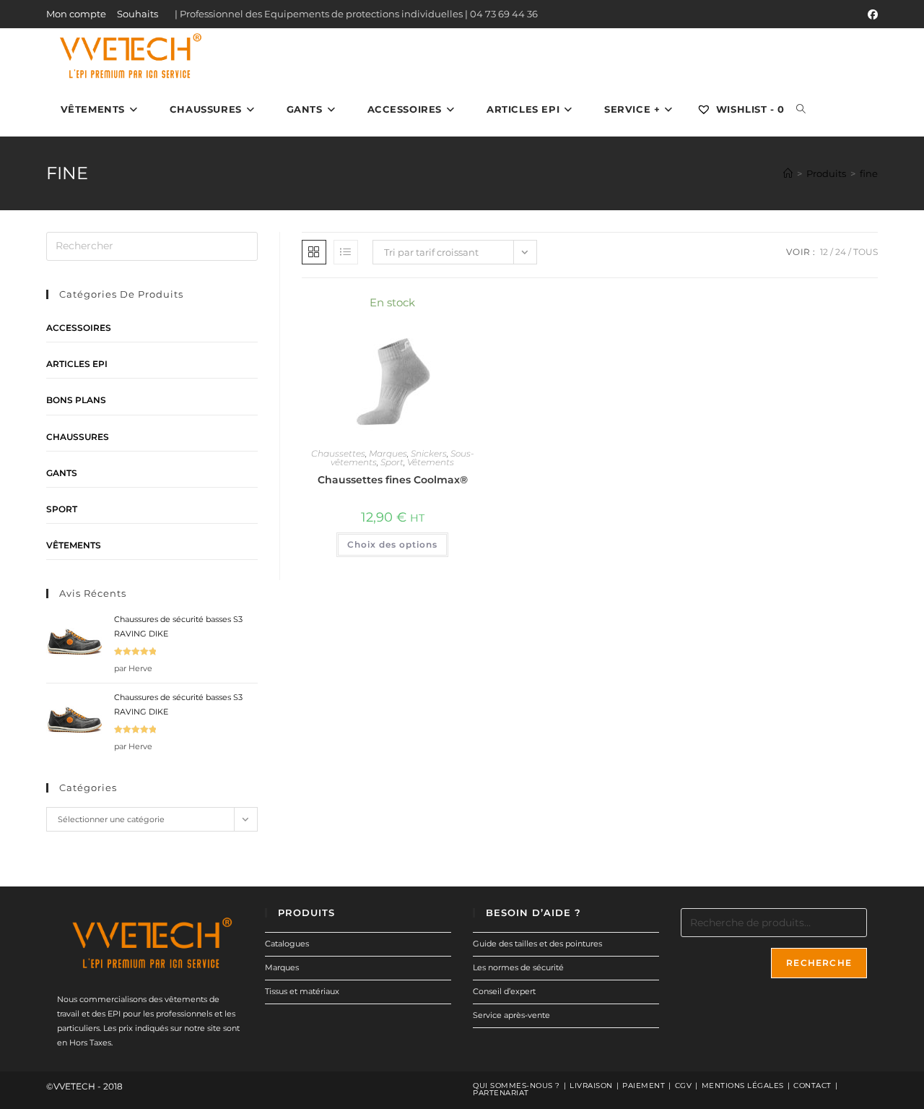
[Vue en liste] (346, 252)
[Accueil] (788, 173)
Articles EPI (77, 363)
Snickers (429, 453)
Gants (61, 472)
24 (840, 251)
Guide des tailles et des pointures (537, 943)
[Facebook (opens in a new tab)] (870, 14)
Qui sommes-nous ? (516, 1085)
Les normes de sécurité (518, 967)
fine (869, 173)
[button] (434, 309)
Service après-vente (511, 1015)
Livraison (591, 1085)
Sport (392, 462)
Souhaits (137, 14)
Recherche (819, 962)
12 (824, 251)
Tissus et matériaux (302, 991)
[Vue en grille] (314, 252)
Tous (865, 251)
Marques (388, 453)
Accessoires (78, 327)
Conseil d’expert (504, 991)
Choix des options (392, 544)
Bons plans (76, 399)
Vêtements (430, 462)
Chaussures (77, 436)
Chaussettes (338, 453)
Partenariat (501, 1092)
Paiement (643, 1085)
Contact (812, 1085)
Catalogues (287, 943)
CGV (683, 1085)
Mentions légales (743, 1085)
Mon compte (76, 14)
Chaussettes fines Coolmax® (393, 479)
